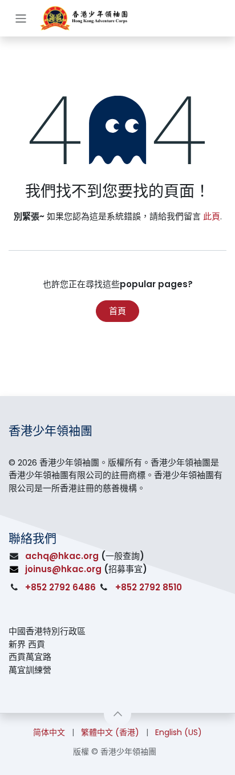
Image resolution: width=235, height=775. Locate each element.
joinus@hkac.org (63, 569)
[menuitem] (49, 732)
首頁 (117, 311)
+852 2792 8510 (148, 587)
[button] (117, 713)
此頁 (211, 216)
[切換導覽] (21, 18)
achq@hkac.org (62, 556)
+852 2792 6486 (60, 587)
